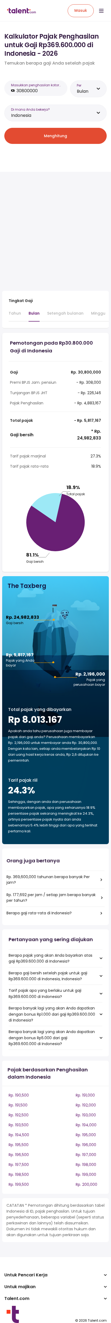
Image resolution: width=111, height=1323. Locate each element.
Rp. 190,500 (19, 1095)
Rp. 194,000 (86, 1125)
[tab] (15, 315)
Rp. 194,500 (19, 1135)
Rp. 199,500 (19, 1184)
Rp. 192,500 (19, 1115)
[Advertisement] (55, 231)
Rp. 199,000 (86, 1174)
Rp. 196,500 (19, 1154)
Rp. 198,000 (86, 1164)
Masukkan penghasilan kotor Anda (36, 85)
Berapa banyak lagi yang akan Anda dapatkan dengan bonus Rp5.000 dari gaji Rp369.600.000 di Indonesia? (52, 1037)
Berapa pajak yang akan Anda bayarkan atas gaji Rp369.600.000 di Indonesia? (50, 958)
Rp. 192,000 (86, 1105)
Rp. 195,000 (86, 1135)
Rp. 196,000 (86, 1144)
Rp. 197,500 (19, 1164)
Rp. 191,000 (85, 1095)
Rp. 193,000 (86, 1115)
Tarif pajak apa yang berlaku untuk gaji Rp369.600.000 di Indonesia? (45, 993)
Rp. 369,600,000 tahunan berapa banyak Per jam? (48, 879)
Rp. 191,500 (18, 1105)
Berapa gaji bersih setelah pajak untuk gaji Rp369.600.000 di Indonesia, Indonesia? (48, 976)
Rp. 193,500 (19, 1125)
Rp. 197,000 (86, 1154)
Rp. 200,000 (86, 1184)
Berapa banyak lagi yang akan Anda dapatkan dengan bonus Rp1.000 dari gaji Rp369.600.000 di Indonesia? (52, 1014)
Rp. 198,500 (19, 1174)
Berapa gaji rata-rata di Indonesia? (39, 913)
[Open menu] (101, 11)
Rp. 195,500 (19, 1144)
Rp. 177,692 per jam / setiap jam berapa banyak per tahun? (51, 897)
